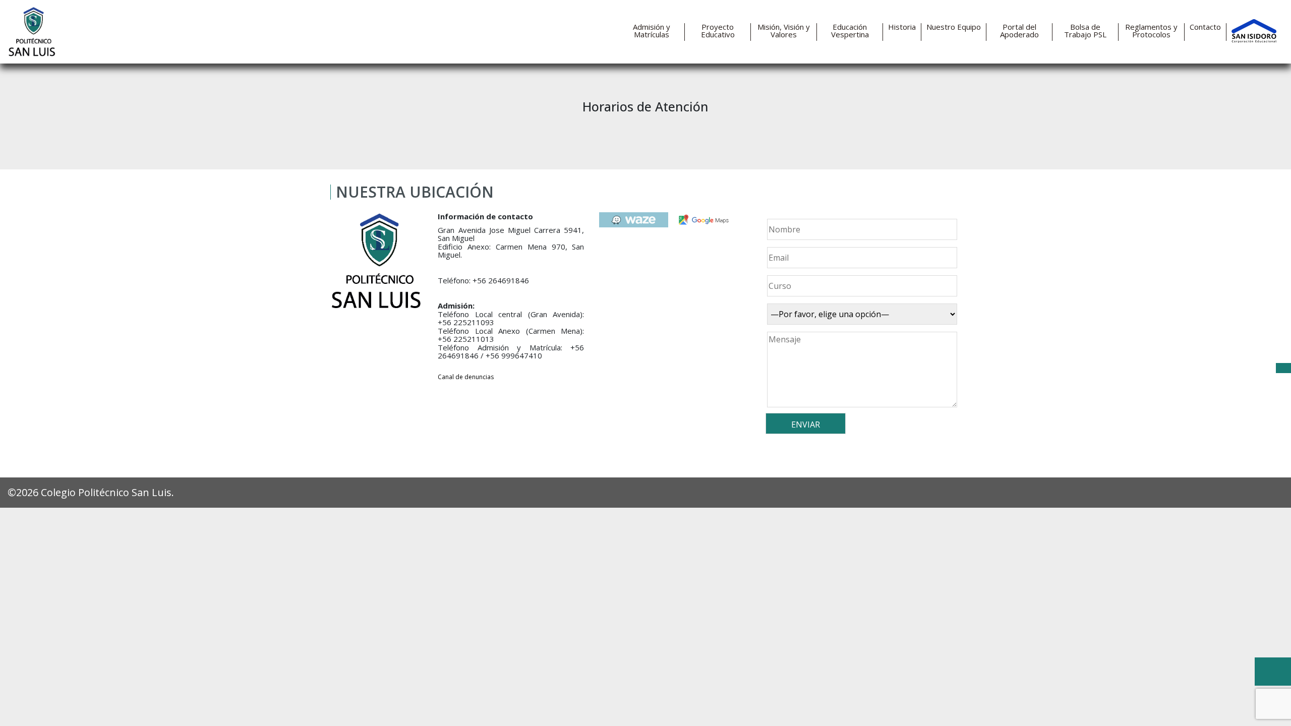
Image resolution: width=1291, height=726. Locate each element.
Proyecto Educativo (718, 30)
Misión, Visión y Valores (783, 30)
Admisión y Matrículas (651, 30)
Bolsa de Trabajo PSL (1085, 30)
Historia (902, 27)
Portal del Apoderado (1019, 30)
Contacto (1205, 27)
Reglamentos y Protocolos (1151, 30)
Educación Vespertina (850, 30)
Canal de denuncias (466, 377)
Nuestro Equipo (953, 27)
